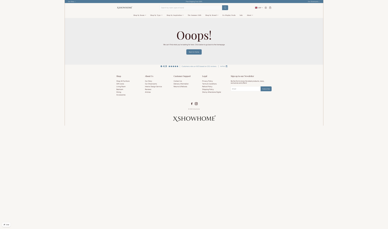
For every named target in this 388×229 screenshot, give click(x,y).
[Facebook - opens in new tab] (191, 103)
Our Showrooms (313, 1)
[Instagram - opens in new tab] (196, 103)
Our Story (71, 1)
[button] (194, 7)
